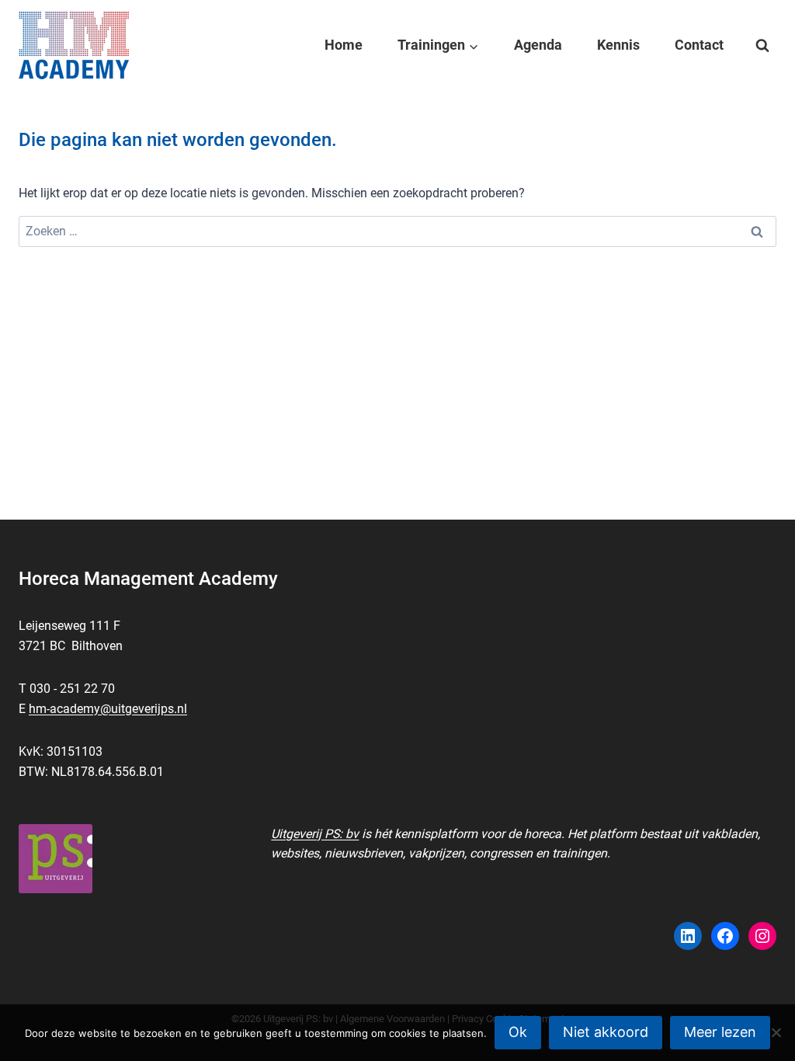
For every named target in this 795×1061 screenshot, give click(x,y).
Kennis (618, 45)
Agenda (538, 45)
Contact (699, 45)
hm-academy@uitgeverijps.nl (108, 708)
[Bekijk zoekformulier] (762, 46)
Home (344, 45)
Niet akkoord (605, 1032)
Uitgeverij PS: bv (315, 833)
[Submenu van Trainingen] (438, 45)
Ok (518, 1032)
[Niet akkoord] (775, 1032)
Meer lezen (720, 1032)
